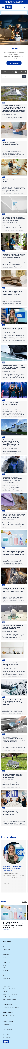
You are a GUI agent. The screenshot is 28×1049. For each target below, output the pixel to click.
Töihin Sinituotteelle (7, 981)
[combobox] (15, 12)
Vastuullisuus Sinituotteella (9, 988)
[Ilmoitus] (25, 2)
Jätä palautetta (6, 949)
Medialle (5, 975)
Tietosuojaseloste (7, 1024)
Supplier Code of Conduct (8, 1034)
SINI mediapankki (14, 63)
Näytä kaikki (24, 901)
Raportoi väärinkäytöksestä (9, 1032)
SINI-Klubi (5, 957)
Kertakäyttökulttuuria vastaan (9, 996)
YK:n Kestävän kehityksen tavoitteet (11, 1007)
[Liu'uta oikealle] (17, 895)
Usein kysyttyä (6, 946)
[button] (3, 7)
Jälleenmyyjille (6, 973)
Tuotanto (5, 991)
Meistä (4, 965)
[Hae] (2, 13)
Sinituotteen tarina (7, 967)
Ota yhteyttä (5, 944)
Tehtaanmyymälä (6, 978)
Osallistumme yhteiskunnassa (9, 999)
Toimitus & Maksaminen (8, 952)
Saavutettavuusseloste (8, 1029)
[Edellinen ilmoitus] (2, 2)
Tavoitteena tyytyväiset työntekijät (10, 1004)
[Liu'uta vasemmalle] (10, 895)
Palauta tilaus (6, 954)
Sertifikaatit (5, 1002)
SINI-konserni (6, 970)
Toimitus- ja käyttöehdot (8, 1021)
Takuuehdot (5, 1026)
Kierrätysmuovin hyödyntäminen (10, 994)
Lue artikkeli (6, 883)
